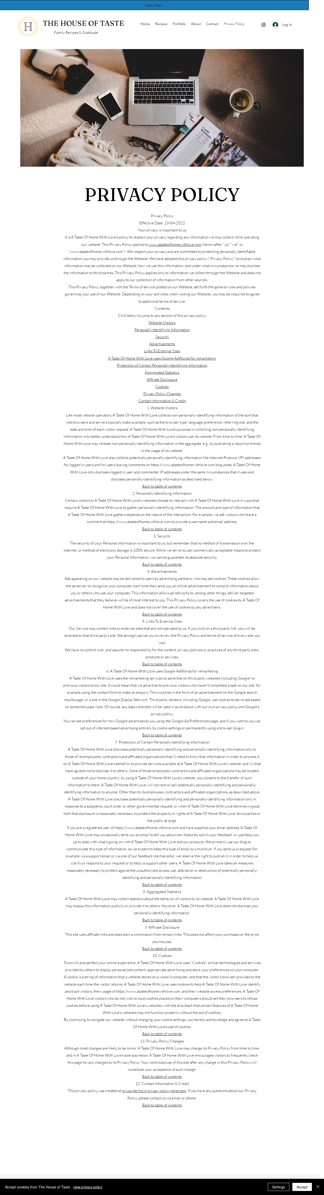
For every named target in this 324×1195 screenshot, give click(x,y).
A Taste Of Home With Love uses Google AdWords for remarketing (162, 358)
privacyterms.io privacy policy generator (154, 1090)
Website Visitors (162, 322)
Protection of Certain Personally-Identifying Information (162, 365)
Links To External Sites (162, 351)
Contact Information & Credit (162, 400)
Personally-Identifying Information (162, 329)
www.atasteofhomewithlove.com (175, 244)
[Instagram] (263, 24)
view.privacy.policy (87, 1186)
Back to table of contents (162, 486)
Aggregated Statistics (162, 372)
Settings (278, 1186)
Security (162, 336)
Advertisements (162, 343)
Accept (302, 1186)
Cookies (162, 386)
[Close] (318, 1187)
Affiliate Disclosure (162, 379)
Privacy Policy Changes (162, 393)
